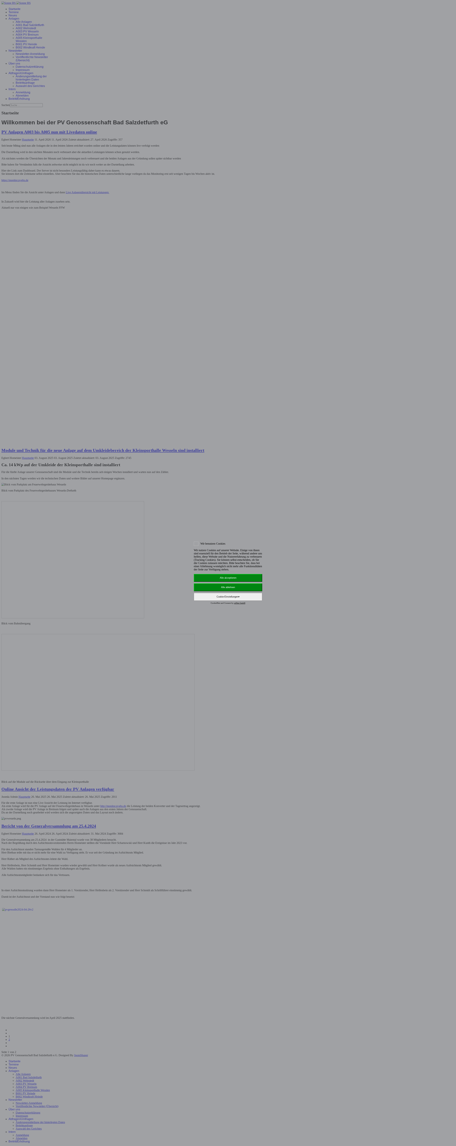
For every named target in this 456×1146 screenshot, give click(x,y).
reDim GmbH (239, 603)
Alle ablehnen (228, 587)
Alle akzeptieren (228, 577)
